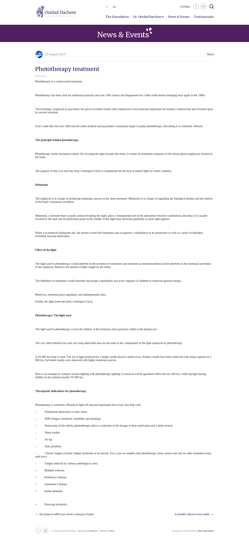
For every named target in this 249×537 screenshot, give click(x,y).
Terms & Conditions (88, 531)
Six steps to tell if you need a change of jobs (64, 514)
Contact (185, 6)
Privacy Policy (107, 531)
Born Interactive (206, 531)
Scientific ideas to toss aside (194, 514)
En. (114, 6)
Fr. (107, 6)
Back (210, 54)
